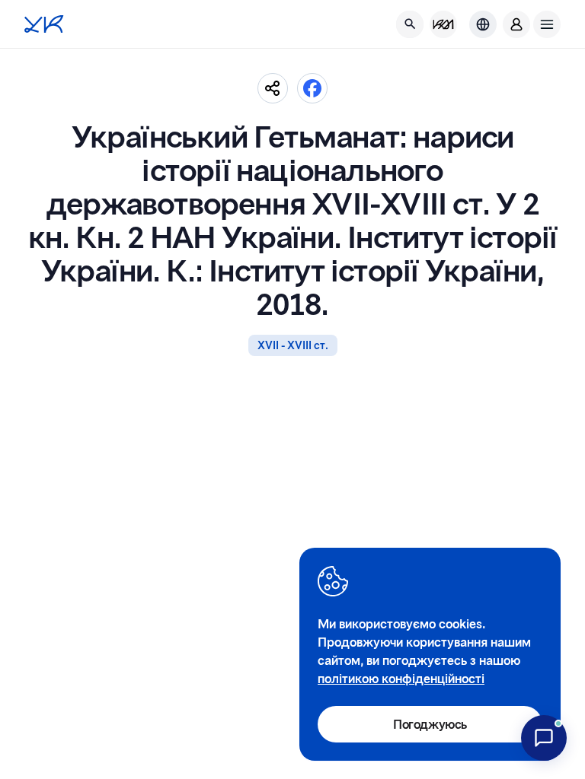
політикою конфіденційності (401, 678)
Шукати (517, 73)
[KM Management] (443, 24)
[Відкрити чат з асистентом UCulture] (544, 738)
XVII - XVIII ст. (292, 345)
